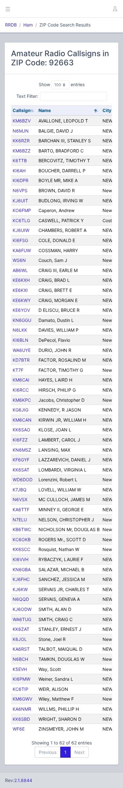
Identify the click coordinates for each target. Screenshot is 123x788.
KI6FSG (20, 240)
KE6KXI (20, 290)
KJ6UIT (20, 200)
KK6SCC (21, 549)
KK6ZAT (21, 629)
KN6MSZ (22, 450)
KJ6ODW (22, 609)
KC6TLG (21, 220)
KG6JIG (20, 409)
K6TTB (20, 160)
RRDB (11, 24)
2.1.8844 (23, 780)
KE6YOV (21, 310)
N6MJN (21, 130)
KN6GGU (22, 320)
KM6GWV (22, 699)
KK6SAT (21, 469)
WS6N (19, 260)
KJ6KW (20, 589)
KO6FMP (22, 210)
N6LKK (20, 330)
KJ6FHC (21, 579)
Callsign (22, 110)
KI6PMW (21, 679)
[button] (115, 9)
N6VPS (20, 190)
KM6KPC (22, 400)
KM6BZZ (22, 150)
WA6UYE (22, 350)
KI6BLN (20, 340)
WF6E (19, 729)
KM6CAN (22, 420)
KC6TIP (20, 689)
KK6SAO (21, 429)
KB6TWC (22, 529)
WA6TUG (22, 619)
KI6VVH (20, 559)
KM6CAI (21, 379)
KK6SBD (21, 719)
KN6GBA (22, 569)
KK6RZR (21, 140)
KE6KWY (22, 300)
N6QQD (21, 599)
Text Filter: (27, 96)
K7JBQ (19, 489)
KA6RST (21, 649)
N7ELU (20, 519)
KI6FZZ (20, 439)
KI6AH (19, 170)
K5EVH (20, 669)
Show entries (62, 84)
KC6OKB (22, 539)
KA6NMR (22, 709)
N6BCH (20, 659)
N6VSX (20, 499)
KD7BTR (21, 360)
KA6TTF (21, 509)
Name (44, 110)
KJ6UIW (21, 230)
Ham (28, 24)
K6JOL (20, 639)
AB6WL (20, 270)
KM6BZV (22, 120)
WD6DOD (22, 479)
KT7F (18, 370)
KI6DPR (20, 180)
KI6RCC (21, 390)
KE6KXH (21, 280)
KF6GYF (21, 459)
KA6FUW (22, 250)
